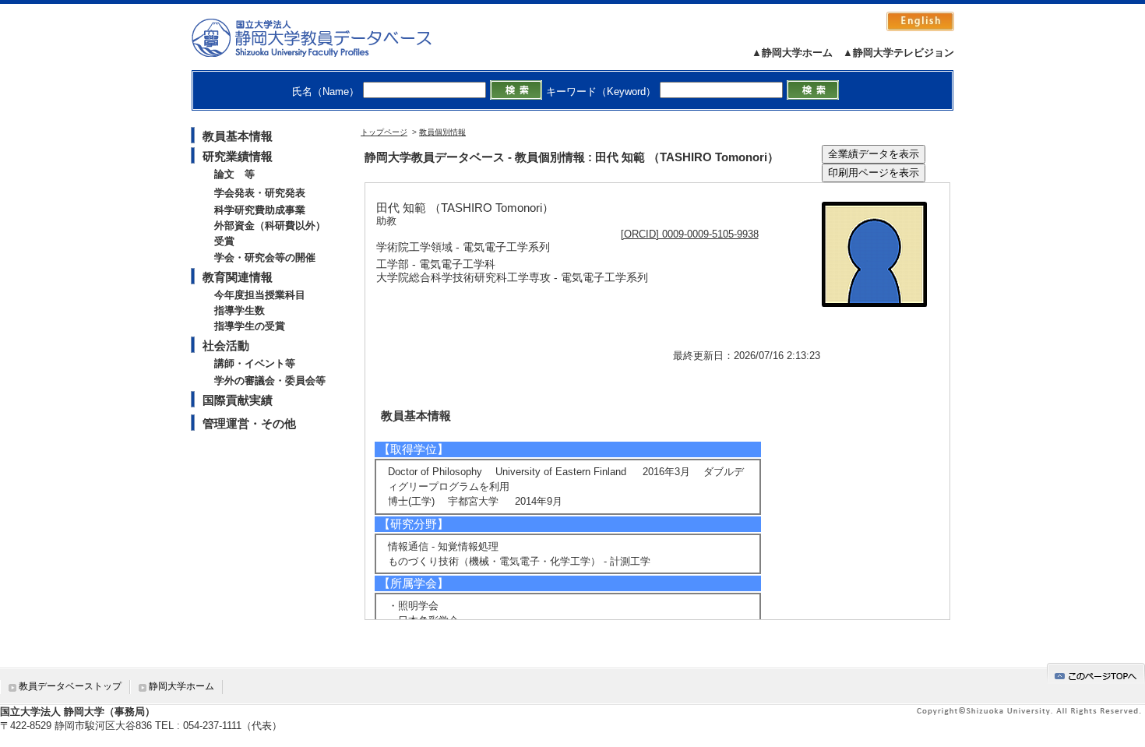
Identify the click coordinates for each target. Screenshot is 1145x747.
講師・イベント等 (254, 363)
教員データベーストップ (70, 686)
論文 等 (234, 174)
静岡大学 (327, 37)
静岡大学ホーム (181, 686)
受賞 (224, 241)
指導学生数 (239, 310)
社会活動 (226, 345)
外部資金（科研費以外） (270, 225)
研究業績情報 (238, 156)
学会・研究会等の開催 (264, 257)
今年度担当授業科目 (259, 295)
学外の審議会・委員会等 (270, 380)
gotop (1096, 673)
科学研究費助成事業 (259, 210)
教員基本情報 (238, 136)
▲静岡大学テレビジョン (898, 52)
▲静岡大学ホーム (792, 52)
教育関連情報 (238, 277)
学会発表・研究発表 (259, 193)
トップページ (384, 132)
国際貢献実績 (238, 400)
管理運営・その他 (249, 423)
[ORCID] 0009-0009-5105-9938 (690, 234)
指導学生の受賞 (249, 326)
